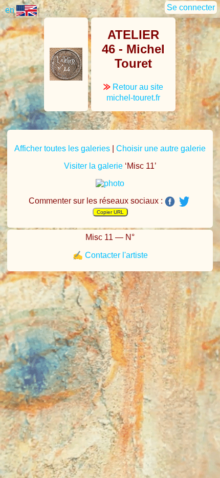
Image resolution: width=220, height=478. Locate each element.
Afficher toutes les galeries (62, 148)
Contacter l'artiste (116, 255)
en (10, 10)
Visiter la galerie (93, 166)
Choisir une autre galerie (161, 148)
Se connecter (191, 7)
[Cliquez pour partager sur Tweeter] (184, 200)
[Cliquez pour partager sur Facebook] (170, 201)
